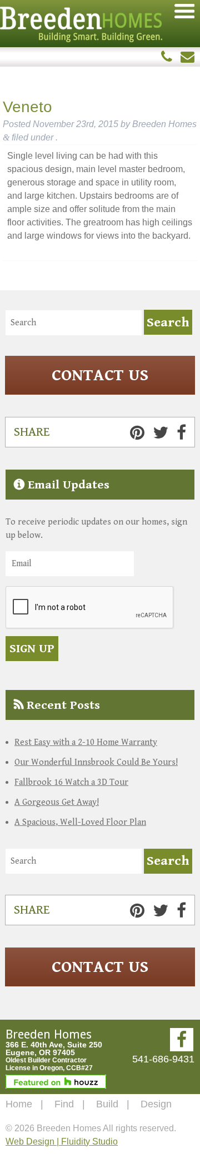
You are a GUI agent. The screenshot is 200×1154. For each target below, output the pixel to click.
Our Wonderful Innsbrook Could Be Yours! (96, 762)
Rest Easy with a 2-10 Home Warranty (85, 742)
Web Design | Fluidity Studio (62, 1141)
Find (64, 1104)
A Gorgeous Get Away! (56, 802)
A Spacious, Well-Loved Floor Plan (80, 822)
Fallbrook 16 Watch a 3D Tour (71, 782)
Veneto (27, 106)
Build (107, 1104)
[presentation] (90, 607)
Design (156, 1104)
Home (19, 1104)
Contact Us (100, 375)
